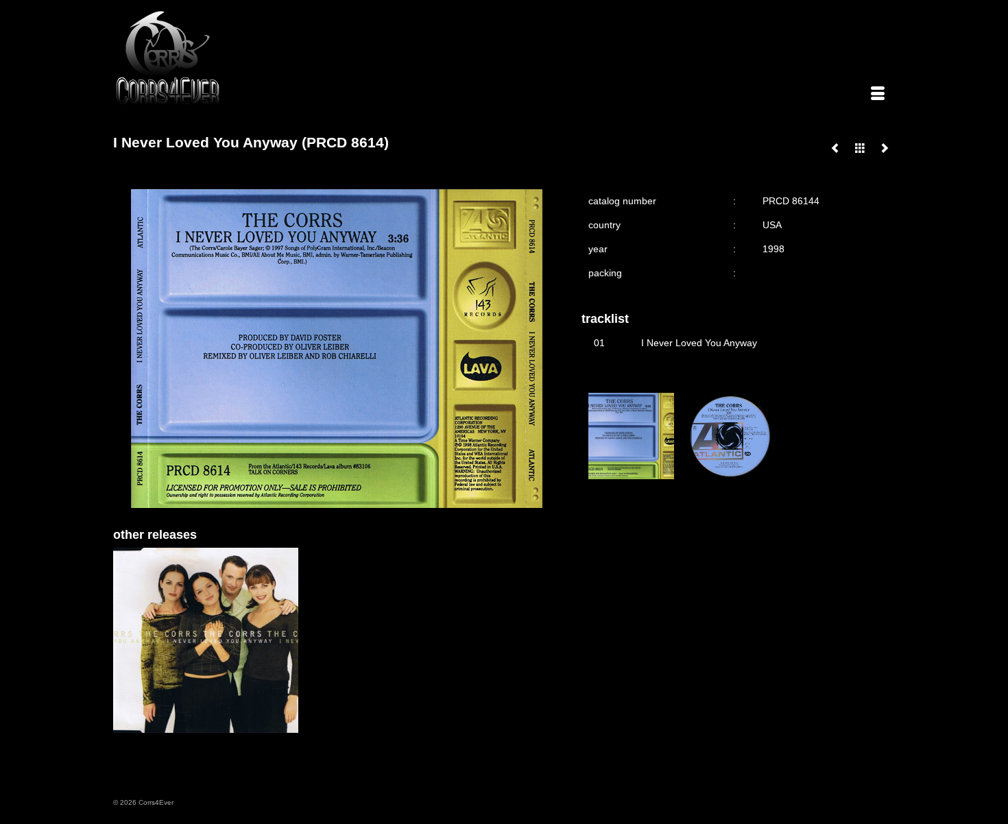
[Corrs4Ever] (238, 58)
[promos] (860, 148)
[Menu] (878, 94)
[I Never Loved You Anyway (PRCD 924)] (835, 148)
